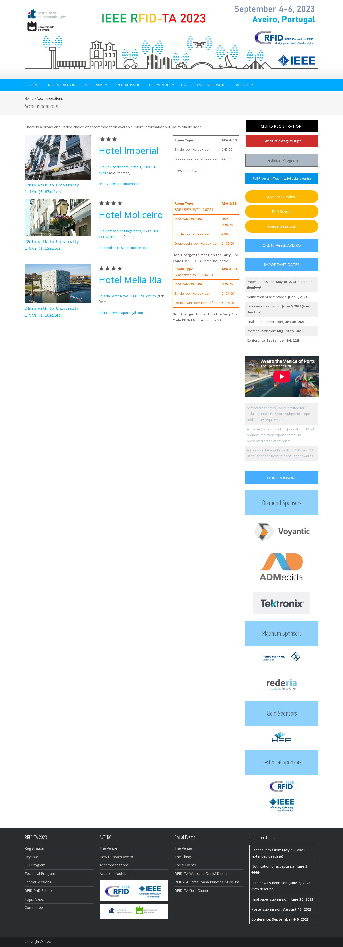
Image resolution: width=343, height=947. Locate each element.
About (242, 84)
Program (93, 84)
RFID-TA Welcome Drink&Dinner (201, 873)
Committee (34, 907)
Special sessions (282, 226)
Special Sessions (38, 882)
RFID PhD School (39, 890)
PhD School (281, 211)
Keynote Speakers (282, 196)
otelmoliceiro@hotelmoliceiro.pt (125, 247)
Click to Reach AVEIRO (282, 245)
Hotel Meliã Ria (130, 280)
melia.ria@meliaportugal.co (119, 312)
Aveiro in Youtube (114, 873)
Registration (62, 84)
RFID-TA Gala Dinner (191, 890)
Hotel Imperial (129, 150)
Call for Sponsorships (204, 84)
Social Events (185, 865)
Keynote (31, 856)
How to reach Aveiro (116, 856)
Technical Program (282, 160)
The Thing (183, 856)
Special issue (127, 84)
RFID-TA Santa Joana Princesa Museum (207, 882)
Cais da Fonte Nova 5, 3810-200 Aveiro (127, 296)
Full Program (35, 865)
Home (34, 84)
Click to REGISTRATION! (281, 126)
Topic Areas (34, 899)
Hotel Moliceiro (131, 214)
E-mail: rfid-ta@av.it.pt (281, 140)
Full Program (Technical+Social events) (282, 178)
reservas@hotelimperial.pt (119, 183)
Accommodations (114, 865)
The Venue (158, 84)
